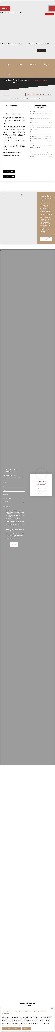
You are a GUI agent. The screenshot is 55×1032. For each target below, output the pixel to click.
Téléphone (5, 494)
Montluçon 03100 (15, 98)
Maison (8, 98)
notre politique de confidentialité (28, 1025)
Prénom (5, 482)
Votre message (6, 506)
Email (4, 490)
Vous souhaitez (5, 501)
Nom (4, 486)
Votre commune (7, 498)
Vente (4, 98)
